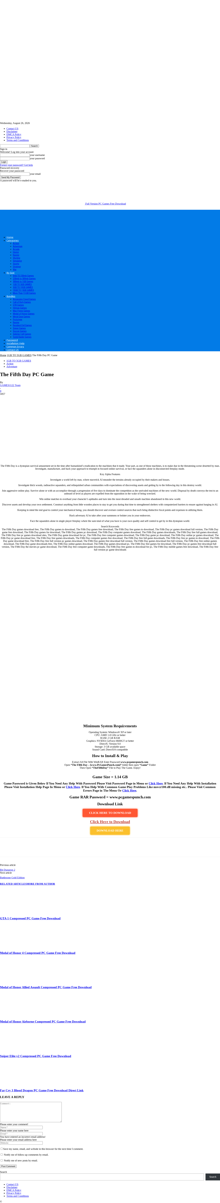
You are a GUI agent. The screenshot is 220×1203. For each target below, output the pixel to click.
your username (37, 155)
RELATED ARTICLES (13, 884)
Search (3, 1172)
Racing (16, 255)
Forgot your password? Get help (16, 165)
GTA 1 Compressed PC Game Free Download (30, 918)
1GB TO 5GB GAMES (22, 284)
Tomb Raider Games (22, 336)
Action (16, 243)
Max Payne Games (21, 310)
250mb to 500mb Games (24, 278)
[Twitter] (17, 850)
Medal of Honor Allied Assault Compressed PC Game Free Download (46, 987)
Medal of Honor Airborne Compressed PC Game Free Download (43, 1021)
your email (35, 174)
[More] (51, 850)
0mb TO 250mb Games (23, 275)
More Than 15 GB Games (24, 293)
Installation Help (15, 343)
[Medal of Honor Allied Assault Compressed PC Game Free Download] (17, 981)
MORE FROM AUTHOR (41, 884)
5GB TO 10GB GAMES (23, 287)
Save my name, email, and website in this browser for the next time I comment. (43, 1149)
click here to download (110, 812)
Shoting (16, 257)
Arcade (16, 249)
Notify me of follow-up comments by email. (26, 1154)
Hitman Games (20, 307)
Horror (16, 252)
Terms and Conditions (17, 140)
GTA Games (18, 305)
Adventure (17, 246)
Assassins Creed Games (24, 299)
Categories (12, 240)
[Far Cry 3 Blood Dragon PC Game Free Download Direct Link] (17, 1084)
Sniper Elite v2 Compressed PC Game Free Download (35, 1056)
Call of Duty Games (22, 302)
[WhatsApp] (40, 850)
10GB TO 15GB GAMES (23, 290)
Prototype (17, 319)
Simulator (17, 260)
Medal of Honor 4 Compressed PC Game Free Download (37, 953)
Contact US (12, 128)
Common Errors (15, 346)
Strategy (17, 266)
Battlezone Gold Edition (12, 877)
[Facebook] (5, 850)
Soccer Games (20, 331)
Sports (16, 263)
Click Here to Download (110, 822)
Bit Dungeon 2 (7, 869)
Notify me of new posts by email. (21, 1160)
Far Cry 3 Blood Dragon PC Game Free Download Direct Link (42, 1090)
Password (12, 340)
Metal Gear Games (21, 316)
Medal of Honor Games (23, 313)
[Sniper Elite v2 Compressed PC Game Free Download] (17, 1049)
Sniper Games (19, 328)
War (14, 269)
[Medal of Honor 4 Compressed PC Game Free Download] (17, 946)
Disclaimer (11, 131)
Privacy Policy (13, 137)
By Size (10, 272)
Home (9, 237)
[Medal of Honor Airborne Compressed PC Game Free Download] (17, 1015)
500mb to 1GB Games (23, 281)
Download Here (110, 830)
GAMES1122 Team (10, 385)
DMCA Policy (13, 134)
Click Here (156, 783)
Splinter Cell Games (22, 334)
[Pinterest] (28, 850)
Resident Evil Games (22, 325)
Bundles (10, 296)
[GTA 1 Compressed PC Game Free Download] (17, 912)
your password (37, 158)
